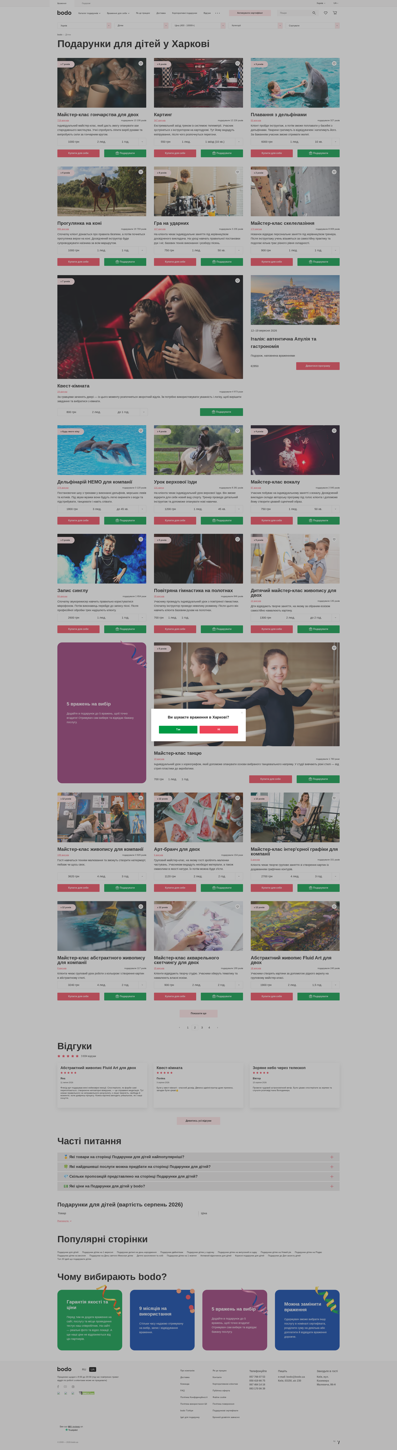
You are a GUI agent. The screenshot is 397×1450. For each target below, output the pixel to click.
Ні (219, 729)
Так (178, 729)
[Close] (242, 713)
